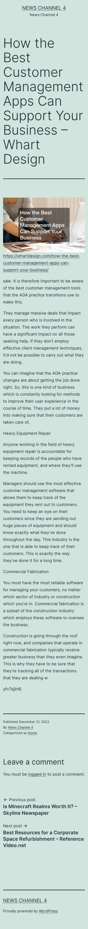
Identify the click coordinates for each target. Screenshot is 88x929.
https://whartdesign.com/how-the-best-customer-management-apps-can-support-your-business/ (41, 262)
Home (32, 733)
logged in (37, 774)
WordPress (48, 911)
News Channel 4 (44, 8)
